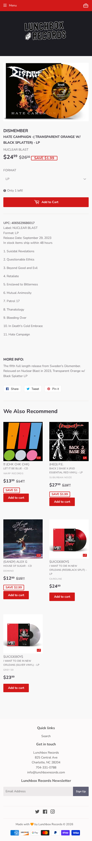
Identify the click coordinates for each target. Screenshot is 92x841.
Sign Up (81, 791)
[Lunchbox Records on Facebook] (45, 812)
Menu (13, 5)
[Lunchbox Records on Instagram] (52, 812)
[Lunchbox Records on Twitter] (37, 812)
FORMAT (9, 170)
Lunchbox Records (50, 824)
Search (46, 736)
